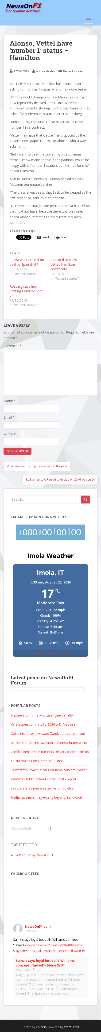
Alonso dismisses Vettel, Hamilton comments (63, 264)
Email (9, 417)
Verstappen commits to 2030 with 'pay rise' (43, 724)
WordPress (71, 1027)
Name (10, 400)
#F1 (85, 951)
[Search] (85, 499)
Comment (13, 346)
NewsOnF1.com (38, 926)
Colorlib (41, 1027)
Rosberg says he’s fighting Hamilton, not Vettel (26, 291)
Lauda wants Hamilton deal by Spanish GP (27, 262)
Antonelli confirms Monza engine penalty (42, 715)
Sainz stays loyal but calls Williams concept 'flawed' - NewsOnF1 (45, 962)
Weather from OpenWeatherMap (50, 653)
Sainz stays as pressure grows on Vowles (42, 788)
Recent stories (73, 71)
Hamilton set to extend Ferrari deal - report (43, 779)
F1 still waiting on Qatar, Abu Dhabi (37, 761)
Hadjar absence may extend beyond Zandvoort (46, 797)
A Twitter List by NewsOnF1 (32, 855)
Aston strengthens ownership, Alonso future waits (49, 742)
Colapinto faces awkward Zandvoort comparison (48, 733)
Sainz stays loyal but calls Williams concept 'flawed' (49, 770)
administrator (45, 71)
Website (10, 433)
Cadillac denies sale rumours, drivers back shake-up (50, 752)
